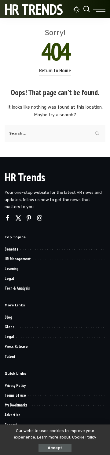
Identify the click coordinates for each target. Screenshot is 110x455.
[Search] (86, 9)
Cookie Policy (84, 437)
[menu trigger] (99, 9)
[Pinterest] (29, 218)
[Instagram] (40, 218)
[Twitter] (18, 218)
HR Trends (34, 9)
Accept (55, 448)
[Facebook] (8, 218)
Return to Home (55, 70)
